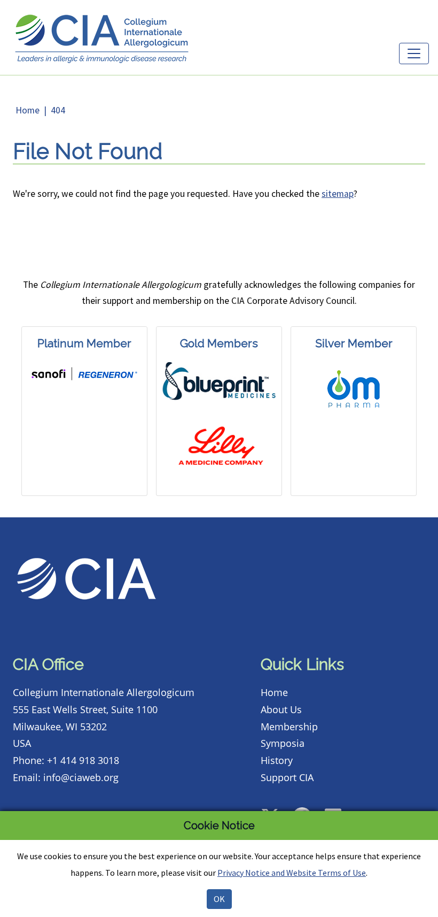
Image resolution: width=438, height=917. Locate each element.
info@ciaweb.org (81, 777)
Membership (289, 726)
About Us (281, 709)
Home (27, 110)
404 (58, 110)
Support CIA (287, 777)
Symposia (282, 743)
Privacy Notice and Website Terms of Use (291, 872)
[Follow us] (275, 806)
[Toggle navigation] (414, 53)
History (277, 760)
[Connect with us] (338, 806)
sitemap (338, 194)
